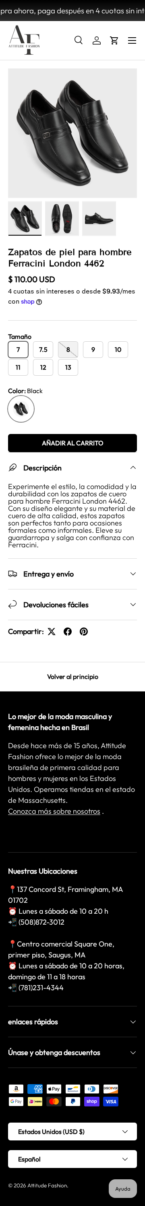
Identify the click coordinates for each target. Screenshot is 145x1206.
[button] (114, 40)
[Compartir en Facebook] (68, 631)
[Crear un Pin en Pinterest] (84, 631)
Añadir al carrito (73, 443)
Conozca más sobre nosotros (54, 811)
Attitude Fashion (47, 1185)
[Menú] (132, 40)
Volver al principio (72, 676)
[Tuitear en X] (52, 631)
